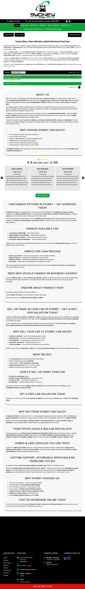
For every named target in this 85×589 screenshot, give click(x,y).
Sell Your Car (53, 25)
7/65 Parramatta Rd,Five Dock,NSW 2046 (26, 560)
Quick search (7, 563)
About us (6, 565)
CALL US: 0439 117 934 (42, 586)
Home (17, 25)
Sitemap (5, 575)
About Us (34, 25)
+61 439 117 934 (25, 566)
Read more (41, 195)
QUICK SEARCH (74, 35)
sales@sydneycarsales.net (28, 569)
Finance (43, 25)
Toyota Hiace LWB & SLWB (32, 29)
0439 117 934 (14, 21)
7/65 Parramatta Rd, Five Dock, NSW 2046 (43, 21)
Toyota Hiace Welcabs (53, 29)
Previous (2, 178)
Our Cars (24, 25)
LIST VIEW (19, 35)
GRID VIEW (9, 35)
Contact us (65, 25)
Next (83, 178)
